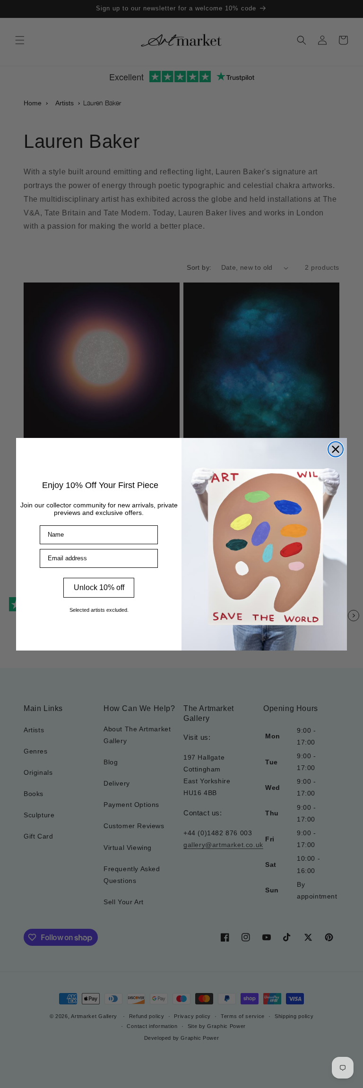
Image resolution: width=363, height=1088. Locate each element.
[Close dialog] (335, 449)
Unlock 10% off (99, 587)
